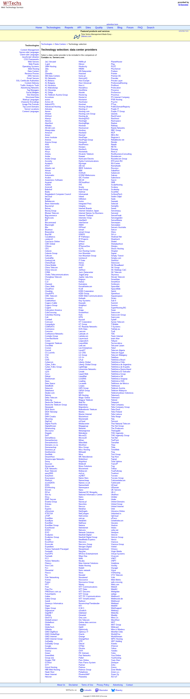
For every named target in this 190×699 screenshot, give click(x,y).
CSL (47, 357)
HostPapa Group (86, 140)
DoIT (47, 435)
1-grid (47, 64)
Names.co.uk (84, 483)
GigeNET (49, 613)
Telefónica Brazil (118, 360)
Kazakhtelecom (85, 286)
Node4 (81, 568)
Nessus (82, 506)
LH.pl (81, 360)
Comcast (49, 322)
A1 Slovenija (50, 90)
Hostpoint (83, 142)
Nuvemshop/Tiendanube (89, 603)
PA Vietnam (84, 653)
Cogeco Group (51, 305)
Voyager (114, 568)
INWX (81, 225)
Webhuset (115, 601)
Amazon (48, 133)
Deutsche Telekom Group (56, 405)
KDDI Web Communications (91, 296)
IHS (80, 185)
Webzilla (114, 613)
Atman (48, 170)
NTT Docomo (84, 591)
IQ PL (81, 248)
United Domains (118, 502)
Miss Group (84, 447)
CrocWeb (49, 345)
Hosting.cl (83, 109)
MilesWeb (83, 442)
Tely (113, 419)
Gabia (47, 596)
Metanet (82, 428)
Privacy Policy (103, 685)
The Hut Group (117, 426)
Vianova (114, 542)
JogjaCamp (83, 275)
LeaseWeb (83, 343)
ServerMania (116, 220)
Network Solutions (86, 532)
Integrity (82, 206)
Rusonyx (115, 168)
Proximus (115, 95)
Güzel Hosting (51, 667)
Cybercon (49, 362)
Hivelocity (83, 66)
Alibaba (48, 125)
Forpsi (47, 582)
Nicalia (81, 561)
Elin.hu (48, 494)
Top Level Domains (31, 107)
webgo (114, 594)
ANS (47, 144)
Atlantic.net (50, 168)
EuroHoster (50, 528)
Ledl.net (82, 345)
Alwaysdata (50, 130)
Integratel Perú (85, 204)
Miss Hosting (84, 450)
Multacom (83, 471)
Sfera (113, 232)
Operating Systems (30, 66)
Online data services (87, 622)
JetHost (82, 270)
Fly (46, 575)
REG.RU (114, 135)
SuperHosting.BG (118, 308)
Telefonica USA (117, 381)
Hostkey (82, 130)
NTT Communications (88, 587)
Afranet (48, 114)
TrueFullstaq (116, 471)
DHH (47, 414)
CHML (47, 272)
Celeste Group (51, 253)
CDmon (48, 246)
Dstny (47, 461)
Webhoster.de (117, 599)
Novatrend (83, 577)
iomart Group (84, 232)
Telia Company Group (120, 407)
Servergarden (116, 218)
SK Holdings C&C (118, 270)
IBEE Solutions (85, 168)
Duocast (48, 464)
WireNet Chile (117, 632)
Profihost (115, 85)
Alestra (48, 121)
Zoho (113, 665)
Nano (81, 490)
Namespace (84, 487)
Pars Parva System (87, 662)
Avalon (48, 178)
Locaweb (82, 383)
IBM (80, 170)
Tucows (114, 476)
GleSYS (48, 618)
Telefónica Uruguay (119, 379)
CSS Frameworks (31, 59)
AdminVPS (49, 104)
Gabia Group (50, 599)
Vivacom (115, 556)
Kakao (81, 282)
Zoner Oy (115, 674)
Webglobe (115, 591)
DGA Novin (50, 409)
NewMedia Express (87, 539)
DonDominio (50, 452)
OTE (81, 641)
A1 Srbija (49, 92)
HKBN (81, 69)
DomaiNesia (50, 438)
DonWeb (48, 454)
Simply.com (116, 258)
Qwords (114, 114)
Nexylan (82, 551)
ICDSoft (82, 173)
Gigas (47, 606)
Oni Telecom (84, 620)
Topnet (114, 459)
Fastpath (49, 551)
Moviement (83, 468)
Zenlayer (114, 662)
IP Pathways (84, 237)
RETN (113, 147)
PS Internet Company (120, 97)
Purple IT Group (118, 111)
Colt (46, 317)
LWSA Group (84, 390)
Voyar (113, 570)
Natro (81, 497)
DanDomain (50, 379)
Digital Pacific (51, 424)
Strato (113, 298)
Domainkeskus (51, 442)
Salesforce (115, 178)
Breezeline (49, 232)
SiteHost (114, 260)
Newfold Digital (85, 535)
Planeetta (83, 677)
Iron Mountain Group (87, 256)
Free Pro (48, 589)
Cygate (48, 369)
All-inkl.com (50, 128)
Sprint (113, 291)
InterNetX (83, 220)
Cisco (47, 279)
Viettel (114, 547)
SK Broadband (117, 265)
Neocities (83, 504)
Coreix (47, 341)
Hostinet (82, 104)
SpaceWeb (115, 289)
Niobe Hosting (85, 565)
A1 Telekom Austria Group (56, 95)
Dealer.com (50, 393)
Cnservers (49, 298)
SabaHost (115, 170)
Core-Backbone (51, 338)
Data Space (50, 383)
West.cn (114, 618)
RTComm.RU (116, 161)
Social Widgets (32, 92)
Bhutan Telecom (52, 213)
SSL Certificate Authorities (27, 81)
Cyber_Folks (50, 364)
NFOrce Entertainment (88, 554)
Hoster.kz (83, 97)
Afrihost (48, 116)
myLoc (81, 473)
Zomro (114, 667)
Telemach (115, 395)
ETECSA (49, 513)
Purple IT (115, 109)
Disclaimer (73, 685)
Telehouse (115, 386)
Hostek (82, 92)
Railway (114, 125)
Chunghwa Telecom (53, 277)
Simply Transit (117, 256)
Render (114, 142)
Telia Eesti (115, 409)
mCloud (82, 421)
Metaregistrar (84, 431)
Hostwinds (83, 152)
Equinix (48, 509)
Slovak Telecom (118, 277)
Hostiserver (83, 128)
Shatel (114, 241)
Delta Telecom (51, 398)
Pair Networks (85, 655)
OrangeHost (84, 639)
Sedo (113, 199)
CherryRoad (50, 263)
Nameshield (84, 485)
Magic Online (84, 398)
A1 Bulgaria (50, 83)
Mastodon (103, 690)
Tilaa (113, 445)
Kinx (81, 308)
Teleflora (114, 357)
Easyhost (49, 476)
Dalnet (47, 376)
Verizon (114, 535)
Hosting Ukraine (85, 107)
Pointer (114, 73)
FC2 (47, 558)
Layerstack (83, 338)
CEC (47, 248)
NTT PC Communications (90, 596)
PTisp (113, 104)
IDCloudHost (84, 182)
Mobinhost (83, 459)
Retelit (114, 144)
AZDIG (48, 185)
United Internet (117, 506)
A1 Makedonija (51, 88)
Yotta (113, 653)
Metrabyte (83, 433)
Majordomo (83, 407)
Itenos (81, 263)
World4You (115, 634)
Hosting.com (84, 111)
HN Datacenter (85, 71)
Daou (47, 381)
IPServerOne (84, 246)
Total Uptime (116, 461)
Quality (99, 27)
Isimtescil (83, 258)
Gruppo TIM (50, 660)
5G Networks (50, 78)
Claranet (48, 284)
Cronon (48, 348)
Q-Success (183, 5)
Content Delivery (32, 83)
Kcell (81, 289)
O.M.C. (82, 608)
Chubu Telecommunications (57, 275)
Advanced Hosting (53, 107)
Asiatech (49, 163)
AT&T (47, 166)
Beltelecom (50, 201)
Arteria (48, 154)
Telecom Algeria (118, 350)
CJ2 (46, 282)
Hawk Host (49, 672)
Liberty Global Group (87, 364)
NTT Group (83, 594)
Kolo (81, 315)
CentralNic (49, 258)
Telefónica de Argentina (121, 364)
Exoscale (49, 544)
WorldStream (116, 636)
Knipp (81, 310)
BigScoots (49, 218)
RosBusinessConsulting (121, 154)
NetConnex (83, 516)
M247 (81, 393)
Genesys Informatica (54, 603)
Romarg (114, 149)
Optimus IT (83, 632)
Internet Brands (85, 208)
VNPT (113, 561)
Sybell (113, 319)
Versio (113, 539)
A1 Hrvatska (50, 85)
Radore (114, 123)
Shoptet (114, 251)
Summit (114, 303)
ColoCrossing (50, 312)
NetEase (82, 523)
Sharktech (115, 239)
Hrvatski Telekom (86, 154)
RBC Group (116, 130)
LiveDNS (82, 379)
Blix (46, 227)
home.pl (82, 76)
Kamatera (83, 284)
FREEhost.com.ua (53, 591)
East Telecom (51, 471)
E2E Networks (51, 468)
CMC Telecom (51, 296)
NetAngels (83, 511)
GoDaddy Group (52, 644)
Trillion (114, 468)
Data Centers (33, 71)
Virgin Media (116, 551)
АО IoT (114, 677)
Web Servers (33, 62)
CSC (47, 355)
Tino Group (116, 454)
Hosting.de (83, 116)
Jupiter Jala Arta (86, 277)
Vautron (114, 525)
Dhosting (49, 419)
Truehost (115, 473)
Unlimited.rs (116, 513)
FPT (47, 584)
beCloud (48, 196)
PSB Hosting (116, 99)
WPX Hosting (117, 639)
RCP (113, 133)
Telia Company (117, 405)
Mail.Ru (82, 402)
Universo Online (118, 511)
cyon (47, 371)
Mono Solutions (85, 466)
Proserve (115, 90)
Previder (114, 78)
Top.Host (115, 457)
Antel (47, 147)
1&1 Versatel (50, 62)
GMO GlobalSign (52, 634)
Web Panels (34, 64)
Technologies (53, 27)
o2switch (82, 610)
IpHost (81, 244)
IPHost (82, 241)
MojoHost (83, 461)
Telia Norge (116, 416)
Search (150, 27)
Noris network (84, 570)
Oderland (82, 613)
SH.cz (113, 234)
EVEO (47, 530)
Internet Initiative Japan (89, 211)
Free (47, 587)
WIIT (113, 622)
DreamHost (50, 457)
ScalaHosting (116, 185)
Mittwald (82, 452)
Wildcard (114, 627)
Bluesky (118, 690)
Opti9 (81, 627)
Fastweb (48, 556)
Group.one (49, 658)
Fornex (48, 580)
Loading (82, 381)
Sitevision (115, 263)
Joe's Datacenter (86, 272)
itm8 (80, 267)
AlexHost (49, 123)
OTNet (81, 646)
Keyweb (82, 303)
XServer (114, 646)
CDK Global (50, 244)
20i (46, 71)
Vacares (114, 523)
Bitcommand (50, 222)
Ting (113, 452)
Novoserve (83, 580)
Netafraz (82, 509)
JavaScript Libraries (30, 57)
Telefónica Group (118, 374)
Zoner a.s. (115, 672)
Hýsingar (82, 163)
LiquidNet (83, 376)
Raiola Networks (118, 128)
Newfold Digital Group (88, 537)
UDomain (115, 487)
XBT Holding (116, 641)
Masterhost (83, 416)
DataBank (49, 386)
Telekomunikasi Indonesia (122, 393)
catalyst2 (49, 239)
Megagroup (83, 426)
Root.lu (114, 152)
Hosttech (82, 149)
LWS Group (83, 388)
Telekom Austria (118, 388)
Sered (113, 208)
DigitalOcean (50, 426)
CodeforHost (50, 301)
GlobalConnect (51, 620)
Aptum (48, 149)
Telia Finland (116, 412)
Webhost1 (115, 596)
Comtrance (49, 329)
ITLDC (81, 265)
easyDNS (49, 473)
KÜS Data (83, 329)
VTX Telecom (117, 575)
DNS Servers (33, 76)
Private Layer (116, 81)
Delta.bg (48, 400)
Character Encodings (30, 102)
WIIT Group (116, 625)
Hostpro (82, 147)
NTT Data (83, 589)
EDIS (47, 485)
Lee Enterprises (85, 348)
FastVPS (49, 554)
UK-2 (113, 492)
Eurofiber (49, 523)
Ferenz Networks (52, 561)
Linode (81, 371)
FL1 (46, 568)
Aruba (47, 156)
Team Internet (117, 336)
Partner (82, 665)
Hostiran (82, 125)
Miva (81, 454)
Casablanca (50, 237)
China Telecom (51, 267)
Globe (47, 625)
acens (47, 99)
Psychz (114, 102)
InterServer (83, 222)
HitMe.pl (82, 62)
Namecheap (84, 480)
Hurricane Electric (86, 159)
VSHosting (115, 573)
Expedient (49, 547)
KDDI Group (84, 293)
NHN (81, 558)
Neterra (82, 525)
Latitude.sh (83, 334)
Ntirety (81, 584)
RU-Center (115, 163)
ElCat (47, 492)
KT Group (83, 324)
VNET (113, 558)
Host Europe (84, 81)
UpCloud (114, 516)
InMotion (82, 199)
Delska (48, 395)
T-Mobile (114, 324)
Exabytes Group (52, 537)
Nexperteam (84, 549)
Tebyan (114, 341)
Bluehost (49, 230)
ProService (116, 92)
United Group (116, 504)
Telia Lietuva (116, 414)
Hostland (82, 133)
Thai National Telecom (120, 424)
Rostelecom (116, 156)
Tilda (113, 447)
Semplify (115, 206)
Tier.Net (114, 438)
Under (113, 499)
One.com (83, 618)
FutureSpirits (50, 594)
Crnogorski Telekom (53, 343)
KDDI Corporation (86, 291)
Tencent (114, 421)
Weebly (114, 615)
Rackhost (115, 118)
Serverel (114, 213)
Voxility (114, 565)
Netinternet (83, 528)
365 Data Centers (52, 76)
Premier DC (116, 76)
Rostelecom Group (119, 159)
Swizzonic (115, 317)
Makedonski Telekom (88, 409)
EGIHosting (50, 487)
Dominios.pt (50, 450)
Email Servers (33, 78)
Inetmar (82, 192)
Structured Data (32, 97)
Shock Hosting (117, 248)
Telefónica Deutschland (121, 369)
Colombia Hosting (52, 315)
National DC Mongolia (88, 492)
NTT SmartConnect (87, 599)
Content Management (30, 50)
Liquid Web (83, 374)
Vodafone (115, 563)
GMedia (48, 629)
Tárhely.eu (115, 329)
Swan (113, 310)
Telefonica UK (117, 376)
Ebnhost (48, 480)
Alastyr (48, 118)
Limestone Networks (87, 369)
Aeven (47, 111)
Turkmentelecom (118, 480)
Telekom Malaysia (119, 390)
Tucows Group (117, 478)
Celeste (48, 251)
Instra (81, 201)
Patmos (82, 667)
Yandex (114, 651)
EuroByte (49, 521)
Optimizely (83, 629)
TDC (113, 334)
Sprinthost (115, 293)
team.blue (115, 338)
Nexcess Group (85, 544)
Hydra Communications (89, 161)
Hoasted (82, 73)
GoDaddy (49, 641)
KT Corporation (85, 322)
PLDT (113, 66)
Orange (82, 636)
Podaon (114, 71)
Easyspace (50, 478)
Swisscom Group (118, 315)
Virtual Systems (118, 554)
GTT (47, 665)
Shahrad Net (116, 237)
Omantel (82, 615)
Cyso (47, 374)
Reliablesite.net (117, 140)
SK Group (115, 267)
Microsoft (83, 438)
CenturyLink (50, 260)
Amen (47, 135)
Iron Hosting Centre (87, 251)
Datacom (49, 388)
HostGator (83, 102)
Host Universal (85, 83)
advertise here (112, 24)
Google (48, 646)
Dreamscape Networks (54, 459)
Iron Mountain (84, 253)
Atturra (48, 173)
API (79, 27)
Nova (81, 573)
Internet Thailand (86, 215)
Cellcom (48, 256)
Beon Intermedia (52, 204)
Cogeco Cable (51, 303)
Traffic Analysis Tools (29, 85)
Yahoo (113, 648)
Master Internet (85, 414)
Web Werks (116, 580)
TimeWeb (115, 450)
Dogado (48, 433)
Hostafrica (83, 88)
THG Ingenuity (117, 433)
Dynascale (49, 466)
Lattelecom (83, 336)
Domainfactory (51, 440)
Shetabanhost (117, 244)
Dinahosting (50, 428)
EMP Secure (50, 499)
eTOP (47, 516)
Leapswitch (83, 341)
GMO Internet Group (53, 639)
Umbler (114, 497)
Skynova (115, 275)
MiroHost (82, 445)
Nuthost (82, 601)
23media (48, 73)
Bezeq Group (50, 211)
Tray (113, 466)
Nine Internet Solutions (88, 563)
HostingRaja (84, 123)
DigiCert (48, 421)
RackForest (116, 116)
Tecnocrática (116, 343)
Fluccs (48, 573)
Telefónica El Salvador (120, 371)
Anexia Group (51, 142)
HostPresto (83, 144)
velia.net (114, 530)
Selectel (114, 204)
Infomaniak (83, 194)
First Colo (49, 565)
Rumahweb (116, 166)
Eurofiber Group (51, 525)
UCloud (114, 485)
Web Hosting (33, 69)
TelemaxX (115, 398)
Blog (119, 27)
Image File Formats (30, 104)
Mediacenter (84, 424)
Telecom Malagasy (119, 355)
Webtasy (115, 610)
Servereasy (116, 211)
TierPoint (115, 440)
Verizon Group (117, 537)
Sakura (114, 175)
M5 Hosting (83, 395)
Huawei (82, 156)
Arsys (47, 152)
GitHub (48, 615)
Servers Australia (118, 227)
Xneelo (114, 644)
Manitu (81, 412)
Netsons (82, 530)
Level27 (82, 350)
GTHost (48, 662)
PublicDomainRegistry (120, 107)
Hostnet (82, 135)
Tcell (113, 331)
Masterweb (83, 419)
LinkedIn (87, 690)
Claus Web (49, 286)
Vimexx (114, 549)
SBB (113, 182)
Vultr (113, 577)
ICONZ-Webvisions (87, 175)
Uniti (113, 509)
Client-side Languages (29, 55)
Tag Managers (33, 90)
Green (47, 653)
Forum (130, 27)
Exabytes (49, 535)
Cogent (48, 308)
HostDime (83, 90)
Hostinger (83, 121)
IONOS (82, 234)
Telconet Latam (117, 345)
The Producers (117, 428)
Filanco (48, 563)
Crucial (48, 350)
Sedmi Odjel (116, 196)
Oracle (81, 634)
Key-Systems (84, 301)
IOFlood (82, 227)
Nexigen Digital (85, 547)
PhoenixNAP (84, 674)
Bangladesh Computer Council (58, 194)
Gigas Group (50, 608)
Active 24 (49, 102)
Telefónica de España (120, 367)
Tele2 (113, 348)
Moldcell (82, 464)
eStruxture (49, 511)
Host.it (81, 85)
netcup (81, 518)
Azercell (48, 187)
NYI (80, 606)
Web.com (115, 584)
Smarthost (115, 282)
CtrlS (47, 360)
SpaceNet (115, 286)
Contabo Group (51, 336)
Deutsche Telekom (53, 402)
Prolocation (116, 88)
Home (39, 27)
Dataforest (49, 390)
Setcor (114, 230)
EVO (47, 532)
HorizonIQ (83, 78)
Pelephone (83, 672)
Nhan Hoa (83, 556)
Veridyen (114, 532)
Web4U (114, 589)
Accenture (49, 97)
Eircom (48, 490)
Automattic (49, 175)
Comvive (49, 331)
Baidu (47, 192)
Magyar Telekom (86, 400)
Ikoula (81, 187)
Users (110, 27)
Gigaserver (49, 610)
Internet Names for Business (91, 213)
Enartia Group (51, 502)
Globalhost (49, 622)
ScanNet (114, 192)
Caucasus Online (52, 241)
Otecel (81, 644)
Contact (129, 685)
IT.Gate (82, 260)
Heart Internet (51, 674)
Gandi (47, 601)
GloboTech (49, 627)
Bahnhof (48, 189)
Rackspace (116, 121)
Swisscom (115, 312)
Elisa (47, 497)
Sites (88, 27)
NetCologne (84, 513)
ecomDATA (50, 483)
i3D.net (82, 166)
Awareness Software (54, 180)
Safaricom (115, 173)
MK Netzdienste (85, 457)
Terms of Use (87, 685)
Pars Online (84, 660)
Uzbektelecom (117, 521)
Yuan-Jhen (115, 660)
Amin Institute (51, 137)
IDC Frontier (84, 178)
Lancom (82, 331)
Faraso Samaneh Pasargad (56, 549)
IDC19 (81, 180)
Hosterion (83, 99)
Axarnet (48, 182)
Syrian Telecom (117, 322)
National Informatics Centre (90, 494)
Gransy (48, 651)
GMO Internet (51, 636)
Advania (48, 109)
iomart (81, 230)
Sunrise (114, 305)
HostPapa (83, 137)
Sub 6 (113, 301)
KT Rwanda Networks (88, 327)
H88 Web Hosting (52, 670)
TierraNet (115, 442)
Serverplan (115, 225)
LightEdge (83, 367)
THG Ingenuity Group (120, 435)
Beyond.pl (49, 206)
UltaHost (114, 494)
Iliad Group (83, 189)
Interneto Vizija (85, 218)
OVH (81, 651)
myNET (82, 476)
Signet (114, 253)
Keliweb (82, 298)
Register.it (115, 137)
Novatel (82, 575)
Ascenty (48, 161)
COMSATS (49, 327)
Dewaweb (49, 407)
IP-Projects (83, 239)
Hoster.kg (83, 95)
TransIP (114, 464)
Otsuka (82, 648)
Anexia (48, 140)
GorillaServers (51, 648)
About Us (61, 685)
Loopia (81, 386)
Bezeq (47, 208)
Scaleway (115, 189)
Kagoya (82, 279)
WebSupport (116, 608)
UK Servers (116, 490)
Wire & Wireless (118, 629)
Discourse (49, 431)
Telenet (114, 400)
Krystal (82, 319)
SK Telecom (116, 272)
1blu (47, 69)
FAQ (140, 27)
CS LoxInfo (50, 353)
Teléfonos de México (120, 383)
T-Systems (115, 327)
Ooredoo (82, 625)
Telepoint (115, 402)
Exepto (48, 539)
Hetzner (48, 677)
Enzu (47, 506)
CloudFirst (49, 289)
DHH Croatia (50, 416)
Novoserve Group (86, 582)
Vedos (113, 528)
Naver (81, 499)
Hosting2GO (84, 118)
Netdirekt (82, 521)
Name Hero (83, 478)
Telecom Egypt (117, 353)
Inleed (81, 196)
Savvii (113, 180)
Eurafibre (49, 518)
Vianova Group (117, 544)
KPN (81, 317)
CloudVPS (49, 293)
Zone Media (116, 670)
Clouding (48, 291)
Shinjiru (114, 246)
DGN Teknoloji (51, 412)
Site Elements (33, 95)
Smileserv (115, 284)
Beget (47, 199)
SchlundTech (116, 194)
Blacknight (49, 225)
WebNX (114, 606)
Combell (48, 319)
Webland (114, 603)
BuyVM (48, 234)
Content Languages (30, 111)
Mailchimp (83, 405)
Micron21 (83, 435)
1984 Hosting (50, 66)
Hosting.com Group (87, 114)
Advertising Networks (30, 88)
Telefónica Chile (118, 362)
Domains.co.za (51, 445)
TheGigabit (115, 431)
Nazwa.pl (83, 502)
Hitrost (81, 64)
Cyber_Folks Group (53, 367)
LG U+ (81, 357)
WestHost (115, 620)
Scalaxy (114, 187)
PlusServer (116, 69)
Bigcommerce (51, 215)
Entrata (48, 504)
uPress (114, 518)
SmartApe (115, 279)
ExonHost (49, 542)
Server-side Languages (29, 52)
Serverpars (115, 222)
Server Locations (31, 109)
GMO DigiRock (51, 632)
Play (113, 64)
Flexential (49, 570)
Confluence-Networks (54, 334)
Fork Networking (52, 577)
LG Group (83, 355)
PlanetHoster (116, 62)
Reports (69, 27)
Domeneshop (50, 447)
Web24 (114, 587)
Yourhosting (116, 658)
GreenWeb (49, 655)
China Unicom (51, 270)
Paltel (81, 658)
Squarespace (116, 296)
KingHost (83, 305)
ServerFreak (116, 215)
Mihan (81, 440)
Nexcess (82, 542)
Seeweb (114, 201)
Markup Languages (31, 99)
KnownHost (83, 312)
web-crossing (116, 582)
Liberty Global (85, 362)
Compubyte (50, 324)
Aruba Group (50, 159)
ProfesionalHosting (119, 83)
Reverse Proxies (32, 73)
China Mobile (50, 265)
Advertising (118, 685)
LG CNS (82, 353)
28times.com (86, 36)
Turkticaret (115, 483)
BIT (46, 220)
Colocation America (53, 310)
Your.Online (116, 655)
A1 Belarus (49, 81)
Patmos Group (85, 670)
